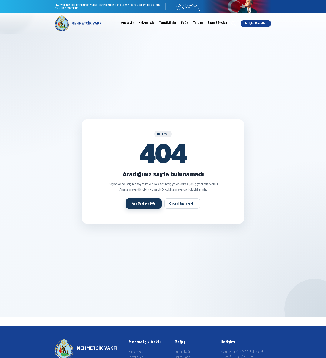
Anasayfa (127, 22)
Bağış (184, 22)
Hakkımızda (147, 22)
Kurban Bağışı (183, 351)
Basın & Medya (217, 22)
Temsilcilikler (167, 22)
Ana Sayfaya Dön (144, 203)
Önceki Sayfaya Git (182, 203)
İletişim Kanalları (255, 23)
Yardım (198, 22)
